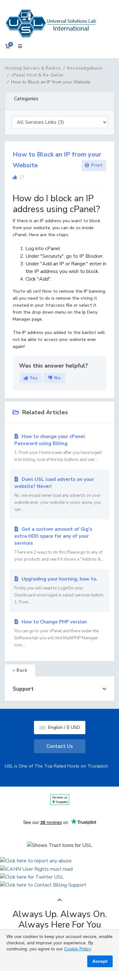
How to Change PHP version (56, 633)
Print (96, 165)
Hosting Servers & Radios (33, 68)
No (57, 378)
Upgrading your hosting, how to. (59, 590)
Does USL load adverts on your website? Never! (57, 494)
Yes (33, 378)
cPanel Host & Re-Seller (37, 75)
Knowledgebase (84, 68)
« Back (20, 670)
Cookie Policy (77, 948)
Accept (100, 961)
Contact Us (59, 746)
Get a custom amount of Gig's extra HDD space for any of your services (58, 544)
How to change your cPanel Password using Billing (58, 447)
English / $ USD (63, 727)
